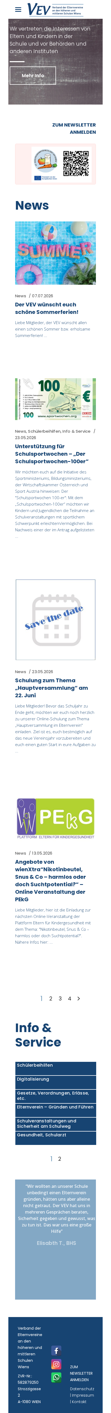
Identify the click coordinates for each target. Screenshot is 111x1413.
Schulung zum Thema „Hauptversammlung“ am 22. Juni (51, 688)
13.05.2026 (42, 853)
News (32, 205)
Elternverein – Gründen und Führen (55, 1107)
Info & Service (77, 431)
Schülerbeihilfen (44, 431)
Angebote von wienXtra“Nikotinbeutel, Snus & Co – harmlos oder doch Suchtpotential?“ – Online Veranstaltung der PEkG (50, 880)
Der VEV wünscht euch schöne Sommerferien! (46, 308)
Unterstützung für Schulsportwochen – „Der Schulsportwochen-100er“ (52, 454)
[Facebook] (56, 1350)
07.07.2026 (42, 296)
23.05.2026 (25, 437)
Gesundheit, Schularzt (41, 1135)
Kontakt (79, 1401)
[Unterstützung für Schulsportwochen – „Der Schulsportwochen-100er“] (55, 399)
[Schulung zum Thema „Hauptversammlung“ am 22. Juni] (55, 620)
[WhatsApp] (56, 1377)
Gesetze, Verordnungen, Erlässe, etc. (53, 1096)
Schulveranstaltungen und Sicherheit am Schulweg (46, 1123)
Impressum (83, 1395)
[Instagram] (56, 1364)
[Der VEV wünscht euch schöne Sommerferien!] (55, 252)
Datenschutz (82, 1389)
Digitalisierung (33, 1079)
